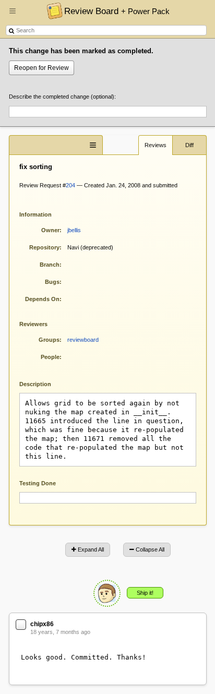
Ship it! (145, 593)
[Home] (52, 10)
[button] (12, 15)
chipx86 (42, 624)
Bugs (52, 282)
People (50, 357)
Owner (50, 230)
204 (70, 185)
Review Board (117, 11)
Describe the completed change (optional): (62, 96)
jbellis (74, 230)
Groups (49, 340)
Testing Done (37, 483)
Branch (49, 264)
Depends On (42, 299)
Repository (44, 247)
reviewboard (83, 340)
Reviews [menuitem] (155, 145)
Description (43, 383)
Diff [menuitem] (189, 145)
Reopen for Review (41, 67)
